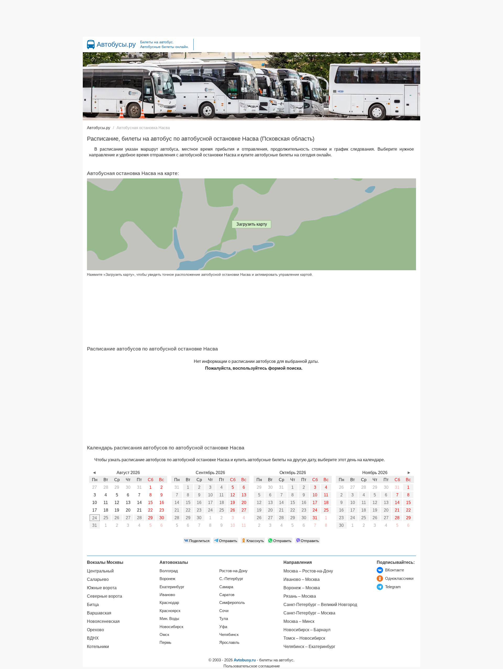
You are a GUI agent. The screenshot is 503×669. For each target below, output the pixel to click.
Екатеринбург (172, 587)
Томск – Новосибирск (304, 638)
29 (150, 518)
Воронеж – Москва (301, 588)
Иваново (167, 594)
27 (128, 518)
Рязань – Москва (299, 596)
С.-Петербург (231, 578)
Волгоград (169, 571)
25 (105, 518)
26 (116, 518)
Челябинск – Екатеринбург (309, 646)
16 (199, 502)
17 (210, 502)
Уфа (223, 626)
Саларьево (98, 579)
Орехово (95, 630)
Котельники (98, 646)
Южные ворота (102, 588)
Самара (226, 587)
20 (244, 502)
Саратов (226, 594)
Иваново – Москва (301, 579)
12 (232, 495)
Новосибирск (171, 626)
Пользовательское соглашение (251, 666)
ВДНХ (93, 638)
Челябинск (229, 634)
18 (221, 502)
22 (188, 510)
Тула (223, 618)
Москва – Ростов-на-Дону (308, 571)
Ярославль (229, 642)
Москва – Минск (298, 621)
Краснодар (169, 602)
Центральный (100, 571)
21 (176, 510)
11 (221, 495)
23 (199, 510)
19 (232, 502)
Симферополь (232, 602)
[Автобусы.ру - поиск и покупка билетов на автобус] (91, 44)
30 (161, 518)
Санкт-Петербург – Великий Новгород (320, 604)
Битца (93, 604)
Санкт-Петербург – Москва (309, 613)
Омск (164, 634)
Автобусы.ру (116, 44)
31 (94, 525)
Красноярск (170, 610)
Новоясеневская (103, 621)
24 (94, 518)
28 (139, 518)
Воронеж (167, 578)
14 (176, 502)
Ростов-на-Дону (233, 571)
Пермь (165, 642)
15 (188, 502)
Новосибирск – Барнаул (306, 630)
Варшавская (99, 613)
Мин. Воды (169, 618)
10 (210, 495)
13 (244, 495)
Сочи (223, 610)
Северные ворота (104, 596)
